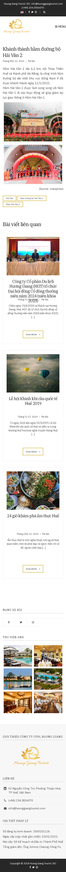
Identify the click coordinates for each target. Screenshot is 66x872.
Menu (62, 26)
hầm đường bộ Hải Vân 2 (31, 198)
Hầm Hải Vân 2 (13, 204)
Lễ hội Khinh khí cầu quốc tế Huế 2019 (33, 401)
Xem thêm (31, 334)
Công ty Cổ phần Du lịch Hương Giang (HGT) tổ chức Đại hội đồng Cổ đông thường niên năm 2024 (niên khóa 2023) (33, 291)
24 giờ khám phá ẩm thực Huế (33, 515)
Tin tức (31, 61)
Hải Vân (9, 198)
